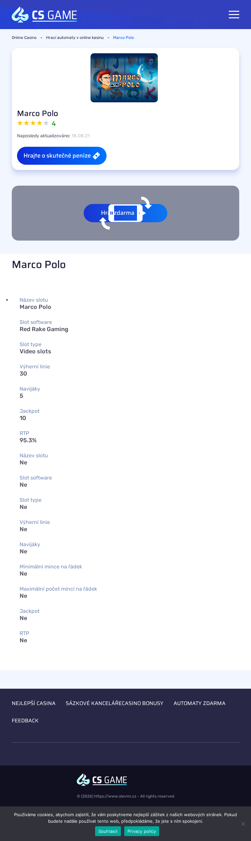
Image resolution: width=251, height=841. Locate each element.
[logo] (125, 779)
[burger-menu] (234, 14)
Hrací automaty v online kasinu (75, 37)
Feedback (25, 720)
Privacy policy (141, 831)
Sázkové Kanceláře (94, 703)
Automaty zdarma (200, 703)
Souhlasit (108, 831)
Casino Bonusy (142, 703)
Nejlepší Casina (34, 703)
